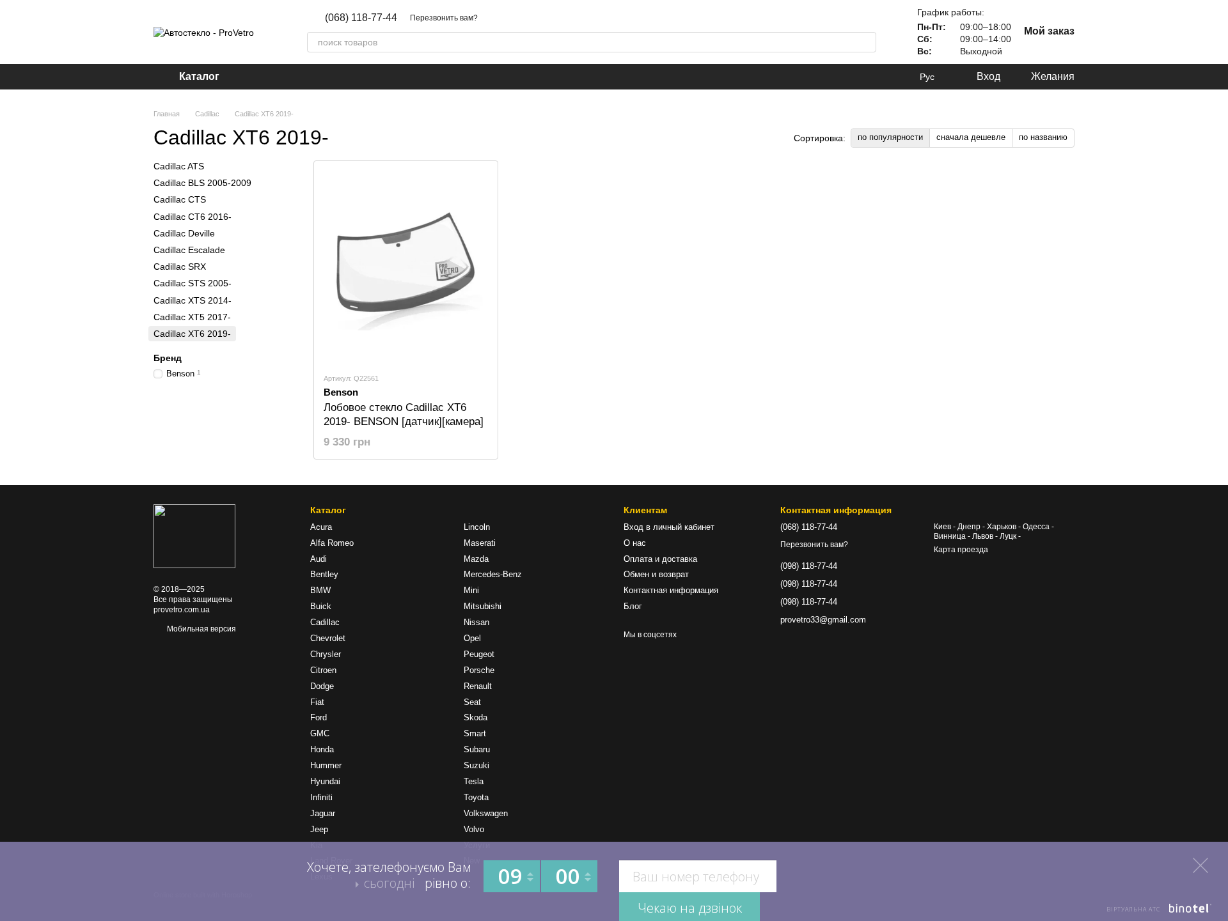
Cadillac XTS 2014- (193, 300)
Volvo (474, 829)
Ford (318, 717)
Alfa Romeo (332, 543)
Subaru (477, 749)
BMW (320, 590)
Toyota (476, 797)
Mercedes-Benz (493, 574)
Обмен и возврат (656, 574)
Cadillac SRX (180, 266)
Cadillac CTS (180, 199)
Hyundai (325, 781)
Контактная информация (671, 590)
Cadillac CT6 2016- (193, 216)
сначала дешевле (970, 137)
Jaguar (322, 813)
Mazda (476, 559)
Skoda (475, 717)
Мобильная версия (200, 628)
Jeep (319, 829)
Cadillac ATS (179, 166)
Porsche (479, 670)
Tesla (474, 781)
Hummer (326, 765)
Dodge (322, 686)
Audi (318, 559)
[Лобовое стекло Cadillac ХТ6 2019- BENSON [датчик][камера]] (406, 266)
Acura (321, 527)
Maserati (480, 543)
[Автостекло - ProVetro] (194, 535)
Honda (322, 749)
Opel (472, 638)
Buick (320, 606)
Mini (471, 590)
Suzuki (476, 765)
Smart (475, 733)
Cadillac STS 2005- (193, 283)
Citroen (323, 670)
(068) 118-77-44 (361, 18)
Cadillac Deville (184, 233)
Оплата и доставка (660, 559)
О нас (635, 543)
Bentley (324, 574)
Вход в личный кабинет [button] (669, 527)
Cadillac (325, 622)
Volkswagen (486, 813)
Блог (633, 606)
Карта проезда (961, 549)
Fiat (317, 702)
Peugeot (479, 654)
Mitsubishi (482, 606)
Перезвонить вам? (444, 17)
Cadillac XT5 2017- (192, 316)
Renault (478, 686)
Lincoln (477, 527)
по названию (1043, 137)
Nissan (476, 622)
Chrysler (325, 654)
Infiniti (321, 797)
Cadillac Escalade (189, 250)
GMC (319, 733)
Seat (472, 702)
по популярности (890, 137)
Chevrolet (327, 638)
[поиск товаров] (866, 42)
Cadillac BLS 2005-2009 (202, 183)
